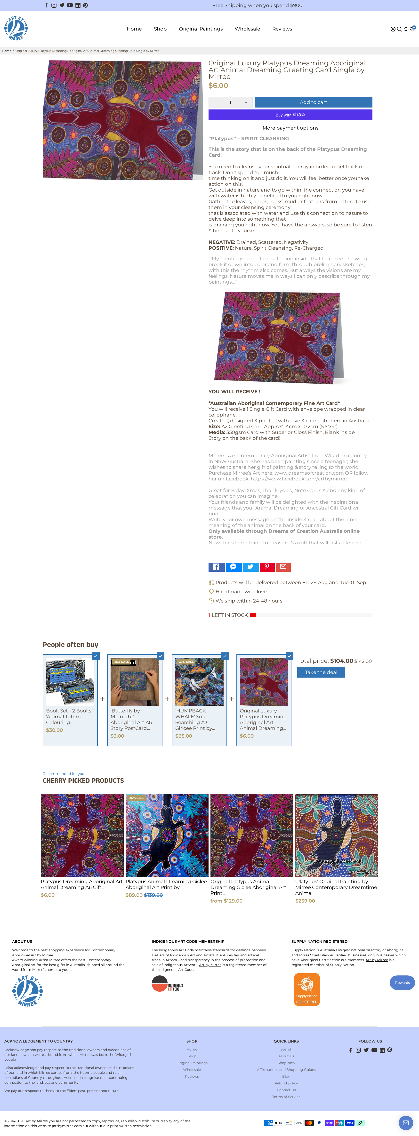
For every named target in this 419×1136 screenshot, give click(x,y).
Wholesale (247, 29)
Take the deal (321, 672)
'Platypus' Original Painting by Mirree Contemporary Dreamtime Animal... (336, 887)
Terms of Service (286, 1097)
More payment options (291, 128)
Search (286, 1049)
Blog (286, 1076)
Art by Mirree (210, 965)
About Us (286, 1056)
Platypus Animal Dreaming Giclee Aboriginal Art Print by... (166, 884)
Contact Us (286, 1090)
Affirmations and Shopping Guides (286, 1070)
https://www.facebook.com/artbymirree (299, 479)
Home (134, 29)
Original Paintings (201, 29)
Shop (160, 29)
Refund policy (286, 1083)
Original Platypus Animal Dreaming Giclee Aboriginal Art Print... (248, 887)
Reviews (282, 29)
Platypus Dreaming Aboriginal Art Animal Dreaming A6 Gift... (82, 884)
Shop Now (286, 1063)
